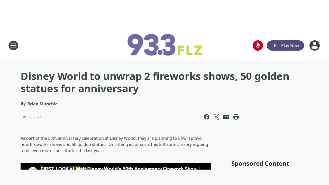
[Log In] (315, 45)
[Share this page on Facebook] (206, 117)
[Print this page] (236, 117)
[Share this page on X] (216, 117)
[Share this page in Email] (226, 117)
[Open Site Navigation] (13, 45)
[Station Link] (164, 45)
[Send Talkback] (258, 45)
